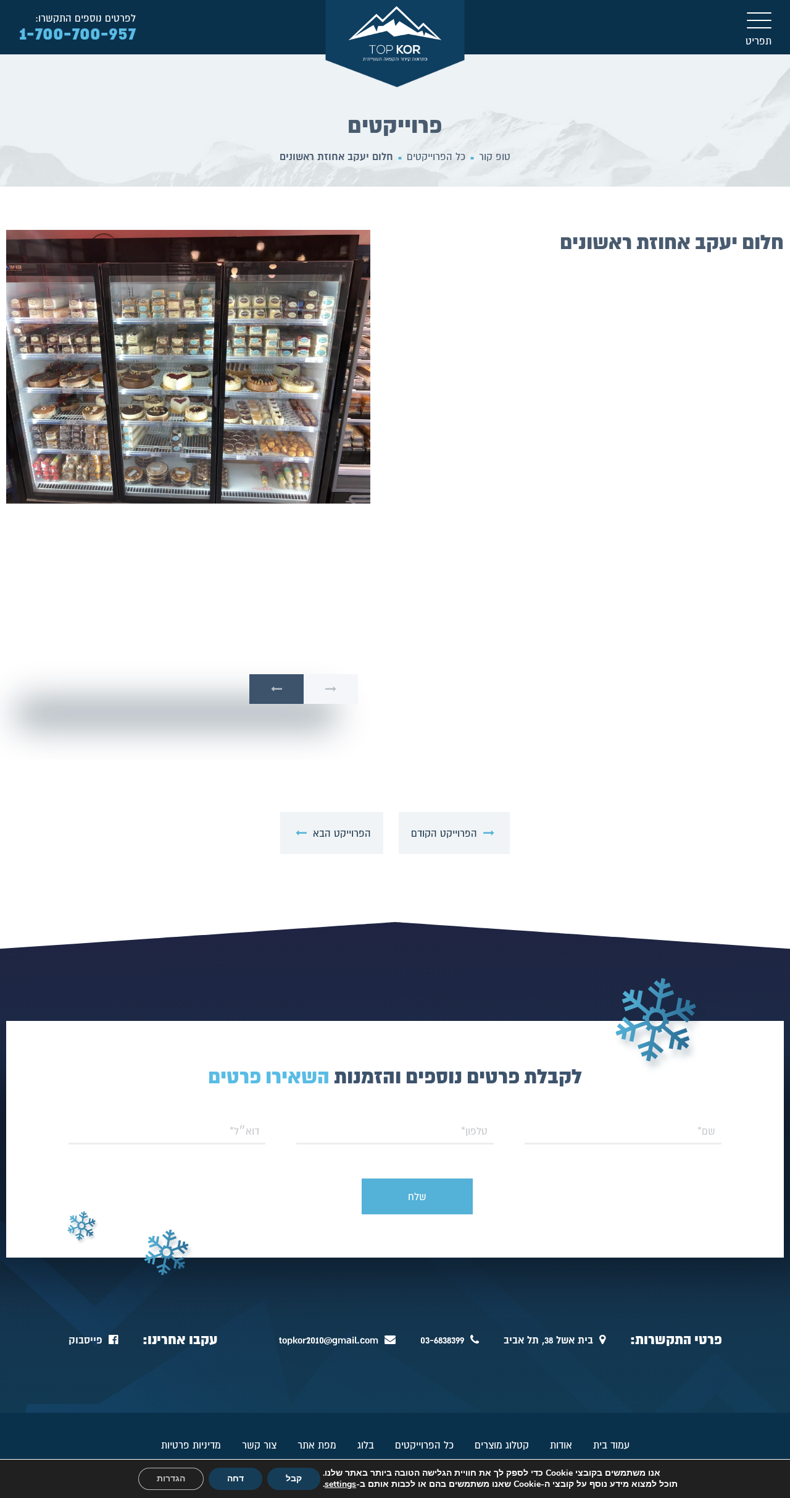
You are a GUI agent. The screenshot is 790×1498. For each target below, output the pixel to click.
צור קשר (259, 1444)
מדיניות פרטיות (191, 1444)
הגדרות (171, 1478)
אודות (561, 1444)
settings (340, 1484)
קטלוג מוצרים (502, 1444)
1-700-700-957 (77, 32)
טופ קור (494, 156)
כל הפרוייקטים (436, 156)
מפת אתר (316, 1444)
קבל (294, 1478)
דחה (235, 1478)
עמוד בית (611, 1444)
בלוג (365, 1444)
